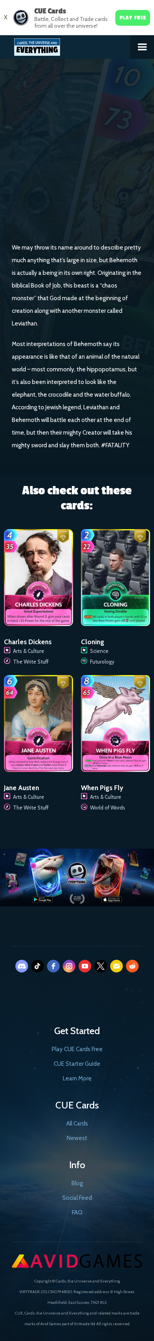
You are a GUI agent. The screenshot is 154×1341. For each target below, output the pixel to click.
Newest (77, 1138)
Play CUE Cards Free (77, 1049)
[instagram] (69, 966)
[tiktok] (37, 966)
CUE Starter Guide (77, 1063)
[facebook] (53, 966)
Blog (77, 1183)
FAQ (77, 1212)
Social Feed (77, 1197)
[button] (142, 47)
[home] (65, 45)
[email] (116, 966)
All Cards (77, 1123)
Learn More (77, 1078)
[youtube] (85, 966)
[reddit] (132, 966)
